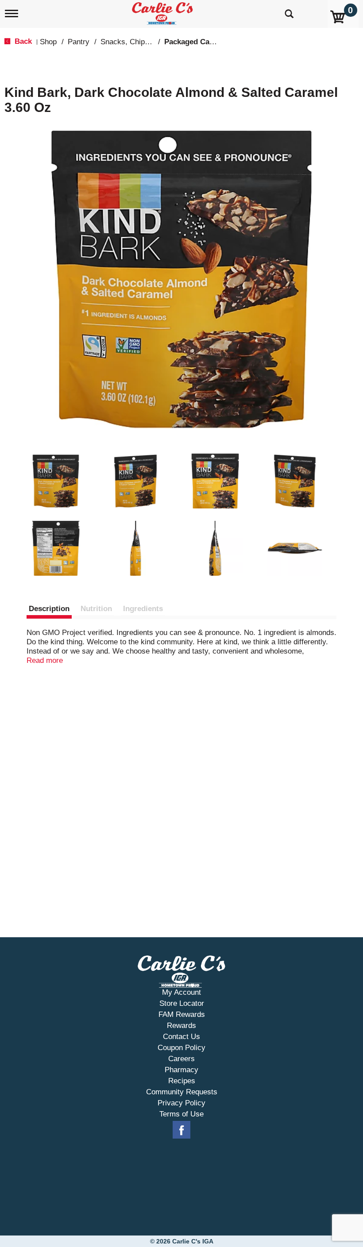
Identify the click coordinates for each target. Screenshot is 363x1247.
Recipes (181, 1081)
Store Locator (181, 1003)
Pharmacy (181, 1070)
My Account (181, 992)
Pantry (78, 42)
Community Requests (181, 1092)
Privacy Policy (181, 1103)
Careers (181, 1059)
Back (22, 41)
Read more (45, 660)
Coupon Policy (181, 1047)
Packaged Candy (193, 42)
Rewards (181, 1025)
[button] (56, 481)
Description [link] (49, 608)
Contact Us (181, 1036)
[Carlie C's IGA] (163, 12)
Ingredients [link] (143, 608)
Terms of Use (181, 1114)
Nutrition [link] (96, 608)
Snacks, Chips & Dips (136, 42)
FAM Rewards (181, 1014)
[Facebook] (181, 1130)
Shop (48, 42)
